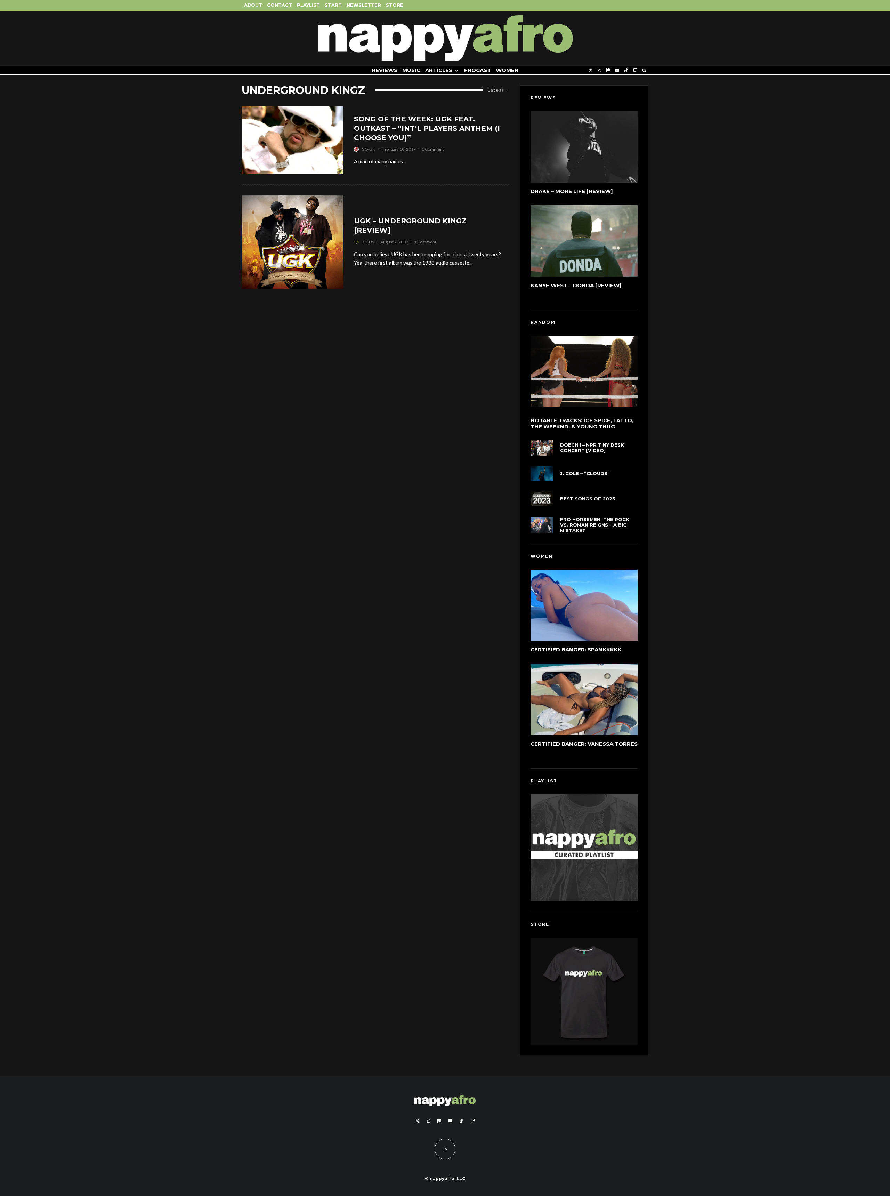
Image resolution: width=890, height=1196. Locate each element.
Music (411, 70)
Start (333, 5)
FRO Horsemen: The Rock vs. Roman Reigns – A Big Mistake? (594, 525)
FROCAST (477, 70)
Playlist (308, 5)
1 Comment (433, 149)
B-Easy (368, 241)
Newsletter (364, 5)
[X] (590, 70)
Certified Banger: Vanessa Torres (584, 743)
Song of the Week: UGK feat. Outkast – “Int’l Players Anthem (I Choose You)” (427, 128)
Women (507, 70)
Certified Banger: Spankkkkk (576, 649)
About (253, 5)
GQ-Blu (369, 149)
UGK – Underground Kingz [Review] (410, 225)
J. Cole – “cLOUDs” (585, 473)
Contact (279, 5)
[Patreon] (608, 70)
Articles (438, 70)
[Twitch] (635, 70)
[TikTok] (626, 70)
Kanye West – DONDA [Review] (576, 285)
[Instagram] (599, 70)
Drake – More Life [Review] (572, 191)
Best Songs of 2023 (587, 498)
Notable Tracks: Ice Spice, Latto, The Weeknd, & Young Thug (582, 423)
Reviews (384, 70)
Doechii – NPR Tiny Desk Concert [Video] (592, 447)
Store (394, 5)
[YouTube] (617, 70)
